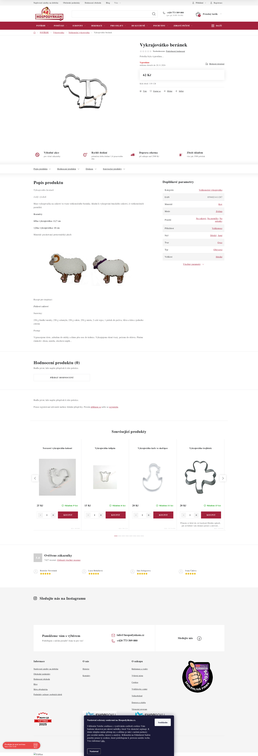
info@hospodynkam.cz (130, 635)
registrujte (113, 406)
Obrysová (218, 249)
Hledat (154, 13)
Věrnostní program (139, 709)
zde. (103, 740)
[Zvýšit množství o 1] (53, 515)
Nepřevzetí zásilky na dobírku (46, 2)
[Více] (216, 26)
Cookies (135, 682)
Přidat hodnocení (62, 377)
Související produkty (112, 168)
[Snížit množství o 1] (40, 515)
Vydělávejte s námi (139, 689)
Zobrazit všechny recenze (68, 560)
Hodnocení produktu (66, 168)
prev (35, 478)
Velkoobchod (137, 695)
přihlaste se (96, 406)
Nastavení (94, 751)
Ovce (220, 242)
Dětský (213, 235)
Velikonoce (217, 228)
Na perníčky (212, 218)
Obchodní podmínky (71, 2)
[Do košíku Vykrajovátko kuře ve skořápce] (163, 514)
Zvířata (219, 211)
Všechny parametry (192, 264)
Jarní (220, 235)
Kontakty (86, 675)
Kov (220, 204)
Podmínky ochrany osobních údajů (48, 694)
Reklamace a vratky (140, 669)
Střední (219, 256)
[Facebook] (199, 638)
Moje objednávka (41, 689)
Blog (108, 2)
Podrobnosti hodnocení (175, 51)
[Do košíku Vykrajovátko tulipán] (116, 514)
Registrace (218, 2)
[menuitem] (42, 26)
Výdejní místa (137, 675)
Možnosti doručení (217, 64)
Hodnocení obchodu (93, 2)
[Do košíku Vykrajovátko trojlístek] (211, 514)
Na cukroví (201, 218)
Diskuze (89, 168)
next (223, 478)
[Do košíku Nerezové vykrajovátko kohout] (68, 514)
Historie (86, 669)
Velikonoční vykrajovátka (210, 189)
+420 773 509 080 (175, 12)
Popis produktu (40, 168)
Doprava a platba (139, 702)
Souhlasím (162, 722)
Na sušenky (218, 219)
